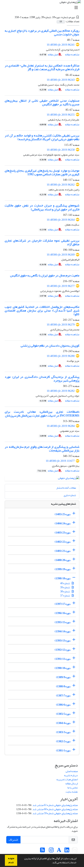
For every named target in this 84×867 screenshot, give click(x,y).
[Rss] (42, 851)
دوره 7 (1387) (63, 695)
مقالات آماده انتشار (66, 487)
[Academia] (59, 851)
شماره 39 (65, 587)
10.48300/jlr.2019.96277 (61, 286)
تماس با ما (72, 787)
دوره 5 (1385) (63, 714)
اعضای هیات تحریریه (67, 779)
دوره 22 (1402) (63, 541)
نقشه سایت (72, 791)
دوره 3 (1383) (63, 732)
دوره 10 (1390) (63, 668)
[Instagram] (51, 851)
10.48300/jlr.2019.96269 (61, 254)
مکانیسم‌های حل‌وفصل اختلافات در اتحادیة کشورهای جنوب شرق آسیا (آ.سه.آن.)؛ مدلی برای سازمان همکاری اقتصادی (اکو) (42, 310)
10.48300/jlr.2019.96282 (61, 391)
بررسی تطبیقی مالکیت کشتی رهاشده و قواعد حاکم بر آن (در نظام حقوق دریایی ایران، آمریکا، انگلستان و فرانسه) (42, 137)
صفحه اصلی (72, 771)
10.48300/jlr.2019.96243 (61, 79)
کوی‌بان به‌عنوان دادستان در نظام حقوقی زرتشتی (50, 346)
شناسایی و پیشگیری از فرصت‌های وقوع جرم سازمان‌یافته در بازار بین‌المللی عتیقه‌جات (42, 448)
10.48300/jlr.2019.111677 (60, 461)
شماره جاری (70, 495)
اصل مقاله (49, 54)
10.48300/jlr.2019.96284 (61, 426)
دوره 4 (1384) (63, 723)
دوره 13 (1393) (63, 640)
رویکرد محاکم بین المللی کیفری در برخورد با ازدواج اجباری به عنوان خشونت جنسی (42, 32)
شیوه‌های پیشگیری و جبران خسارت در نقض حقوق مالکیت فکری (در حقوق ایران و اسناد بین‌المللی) (42, 207)
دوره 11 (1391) (63, 659)
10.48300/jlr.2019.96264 (61, 219)
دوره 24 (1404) (63, 523)
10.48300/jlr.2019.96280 (61, 356)
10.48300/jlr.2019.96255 (61, 114)
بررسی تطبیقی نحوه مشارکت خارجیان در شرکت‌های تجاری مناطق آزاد (42, 242)
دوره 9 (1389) (63, 677)
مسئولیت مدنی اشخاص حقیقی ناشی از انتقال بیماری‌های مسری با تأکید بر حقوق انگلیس (42, 102)
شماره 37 (65, 595)
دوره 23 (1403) (63, 532)
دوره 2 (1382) (63, 741)
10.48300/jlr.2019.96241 (61, 44)
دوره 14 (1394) (63, 631)
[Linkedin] (67, 851)
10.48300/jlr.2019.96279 (61, 324)
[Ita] (74, 851)
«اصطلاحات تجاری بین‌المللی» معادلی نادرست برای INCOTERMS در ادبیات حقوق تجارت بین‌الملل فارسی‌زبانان (42, 413)
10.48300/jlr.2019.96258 (61, 149)
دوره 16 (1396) (63, 613)
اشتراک (13, 840)
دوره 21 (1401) (63, 551)
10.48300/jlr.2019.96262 (61, 184)
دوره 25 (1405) (63, 514)
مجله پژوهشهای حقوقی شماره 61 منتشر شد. (55, 805)
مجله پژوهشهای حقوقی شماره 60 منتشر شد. (55, 809)
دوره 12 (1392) (63, 649)
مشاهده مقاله (72, 54)
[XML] (12, 17)
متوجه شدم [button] (11, 860)
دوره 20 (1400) (63, 560)
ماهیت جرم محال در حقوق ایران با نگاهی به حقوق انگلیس (44, 275)
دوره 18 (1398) (63, 578)
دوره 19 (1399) (63, 569)
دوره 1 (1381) (63, 750)
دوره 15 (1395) (63, 622)
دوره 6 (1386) (63, 704)
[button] (50, 862)
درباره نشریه (71, 775)
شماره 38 (65, 591)
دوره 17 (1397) (63, 604)
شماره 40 (65, 583)
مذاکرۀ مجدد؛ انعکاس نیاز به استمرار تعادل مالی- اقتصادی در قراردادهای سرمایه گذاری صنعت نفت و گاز (42, 67)
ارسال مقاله (71, 783)
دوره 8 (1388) (63, 686)
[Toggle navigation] (43, 8)
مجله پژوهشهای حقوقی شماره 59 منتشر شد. (55, 813)
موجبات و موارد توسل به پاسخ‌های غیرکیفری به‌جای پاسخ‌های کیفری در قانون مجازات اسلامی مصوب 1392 (42, 172)
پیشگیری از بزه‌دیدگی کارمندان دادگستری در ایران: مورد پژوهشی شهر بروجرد (42, 378)
